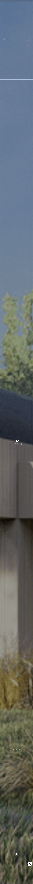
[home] (9, 40)
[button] (28, 39)
